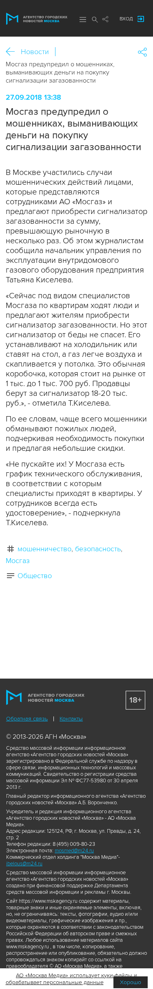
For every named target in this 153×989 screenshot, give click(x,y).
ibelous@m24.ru (24, 863)
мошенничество (44, 548)
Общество (35, 575)
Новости (35, 51)
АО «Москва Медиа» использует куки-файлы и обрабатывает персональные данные (71, 979)
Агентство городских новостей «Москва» (36, 18)
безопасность (98, 548)
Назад (13, 51)
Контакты (71, 718)
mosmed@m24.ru (74, 850)
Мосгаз (18, 560)
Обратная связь (27, 718)
